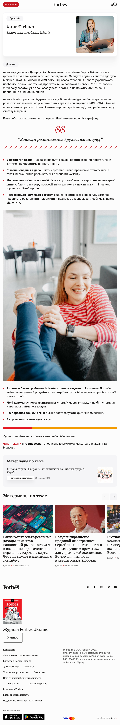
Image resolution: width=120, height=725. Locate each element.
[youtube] (115, 587)
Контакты (9, 649)
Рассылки (39, 672)
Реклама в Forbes (13, 689)
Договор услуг (11, 666)
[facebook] (94, 587)
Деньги (6, 566)
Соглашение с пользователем (20, 655)
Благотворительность (16, 694)
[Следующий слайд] (113, 496)
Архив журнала (38, 683)
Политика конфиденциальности (22, 678)
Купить (12, 637)
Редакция (13, 683)
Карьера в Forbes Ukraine (17, 661)
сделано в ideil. (107, 718)
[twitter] (87, 587)
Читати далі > (12, 443)
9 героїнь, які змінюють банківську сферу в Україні (45, 470)
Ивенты (29, 666)
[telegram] (108, 587)
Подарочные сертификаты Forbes (22, 700)
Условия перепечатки (16, 672)
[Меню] (114, 4)
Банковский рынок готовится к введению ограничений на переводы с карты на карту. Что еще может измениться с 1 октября (27, 548)
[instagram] (101, 587)
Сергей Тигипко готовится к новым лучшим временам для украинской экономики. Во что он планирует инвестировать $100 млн (78, 548)
